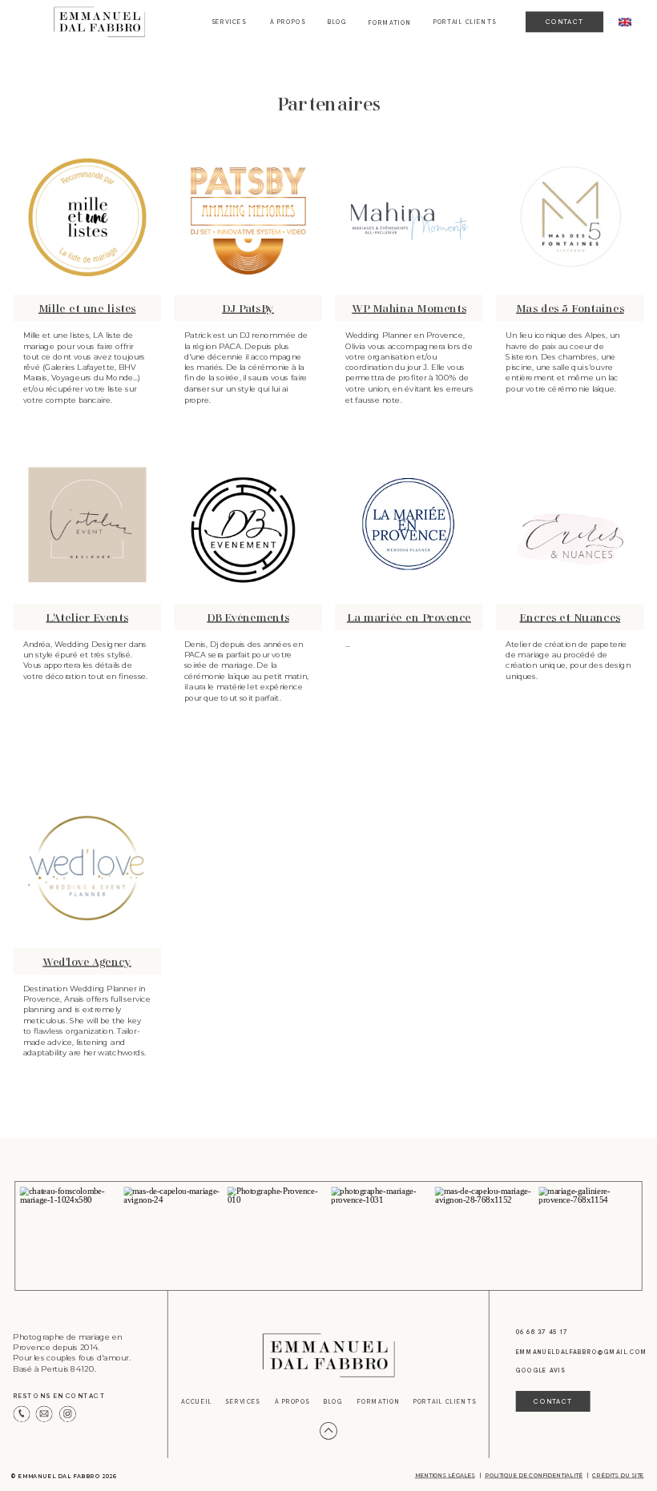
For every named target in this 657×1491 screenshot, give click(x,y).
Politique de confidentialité (533, 1475)
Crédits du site (618, 1475)
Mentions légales (445, 1475)
